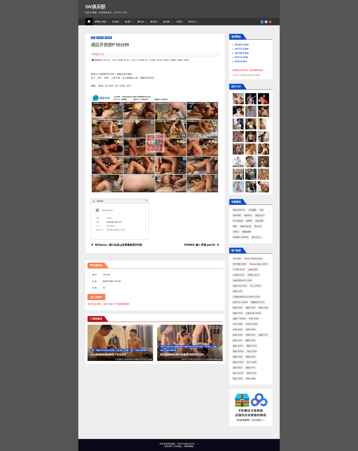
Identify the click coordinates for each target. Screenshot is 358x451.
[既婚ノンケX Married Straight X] (238, 136)
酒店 (180, 60)
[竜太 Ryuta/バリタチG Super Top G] (251, 123)
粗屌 (250, 335)
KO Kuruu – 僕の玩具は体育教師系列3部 (118, 244)
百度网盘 (108, 38)
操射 (237, 313)
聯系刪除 (190, 446)
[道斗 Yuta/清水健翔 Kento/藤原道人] (251, 149)
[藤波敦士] (238, 186)
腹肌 (238, 351)
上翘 (253, 269)
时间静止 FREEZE (240, 237)
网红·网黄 (102, 21)
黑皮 (238, 378)
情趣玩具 (257, 302)
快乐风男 (237, 215)
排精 (263, 307)
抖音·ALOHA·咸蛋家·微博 (174, 347)
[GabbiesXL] (251, 161)
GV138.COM (242, 53)
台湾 (92, 350)
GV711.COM (241, 57)
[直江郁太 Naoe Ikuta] (263, 186)
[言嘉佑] (238, 123)
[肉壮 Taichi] (251, 174)
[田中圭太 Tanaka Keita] (263, 149)
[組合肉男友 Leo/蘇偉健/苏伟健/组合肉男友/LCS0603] (251, 111)
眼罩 (238, 335)
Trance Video (258, 264)
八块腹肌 (252, 210)
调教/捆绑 (246, 231)
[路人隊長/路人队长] (238, 174)
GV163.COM (242, 44)
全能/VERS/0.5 (242, 280)
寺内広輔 (259, 221)
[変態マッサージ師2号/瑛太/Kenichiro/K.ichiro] (263, 123)
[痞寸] (251, 136)
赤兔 (261, 210)
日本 (142, 21)
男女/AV (258, 226)
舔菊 (250, 356)
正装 (254, 318)
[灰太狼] (251, 186)
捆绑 (250, 307)
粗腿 (263, 335)
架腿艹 (239, 318)
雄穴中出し (257, 237)
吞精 (237, 291)
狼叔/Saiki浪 (245, 226)
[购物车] (266, 22)
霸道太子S (259, 215)
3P (115, 60)
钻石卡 (111, 303)
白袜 (238, 329)
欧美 (155, 21)
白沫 (160, 60)
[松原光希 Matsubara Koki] (263, 111)
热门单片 (100, 38)
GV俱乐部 (95, 7)
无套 (153, 60)
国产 (129, 21)
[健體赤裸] (238, 161)
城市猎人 (248, 215)
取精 (168, 21)
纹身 (237, 340)
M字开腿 (239, 264)
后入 (135, 60)
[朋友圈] (262, 22)
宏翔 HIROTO (239, 210)
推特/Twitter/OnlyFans (106, 350)
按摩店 (249, 221)
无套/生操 (253, 313)
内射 (121, 60)
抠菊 (237, 307)
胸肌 (252, 346)
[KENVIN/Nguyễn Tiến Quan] (251, 98)
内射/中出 (240, 286)
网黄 (126, 350)
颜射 (250, 367)
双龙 (128, 60)
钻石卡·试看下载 (141, 350)
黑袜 (235, 226)
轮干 (251, 362)
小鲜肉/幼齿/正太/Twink (246, 296)
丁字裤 (239, 269)
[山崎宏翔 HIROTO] (238, 98)
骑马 (187, 60)
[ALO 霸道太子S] (263, 136)
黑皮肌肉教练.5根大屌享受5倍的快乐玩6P (182, 354)
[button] (270, 21)
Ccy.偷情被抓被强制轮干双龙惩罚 (108, 354)
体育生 (253, 275)
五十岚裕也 (238, 221)
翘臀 (250, 340)
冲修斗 (236, 231)
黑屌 (251, 373)
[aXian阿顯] (263, 161)
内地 (93, 38)
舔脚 (237, 356)
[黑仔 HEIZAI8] (238, 149)
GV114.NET (241, 61)
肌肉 (238, 346)
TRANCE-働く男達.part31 (199, 244)
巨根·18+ (144, 60)
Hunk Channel (254, 258)
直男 (180, 21)
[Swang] (263, 98)
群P (132, 350)
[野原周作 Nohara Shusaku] (263, 174)
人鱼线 (238, 275)
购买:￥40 (99, 54)
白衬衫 (251, 324)
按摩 (116, 21)
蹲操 (174, 60)
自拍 (167, 60)
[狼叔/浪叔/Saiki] (238, 111)
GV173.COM (242, 48)
